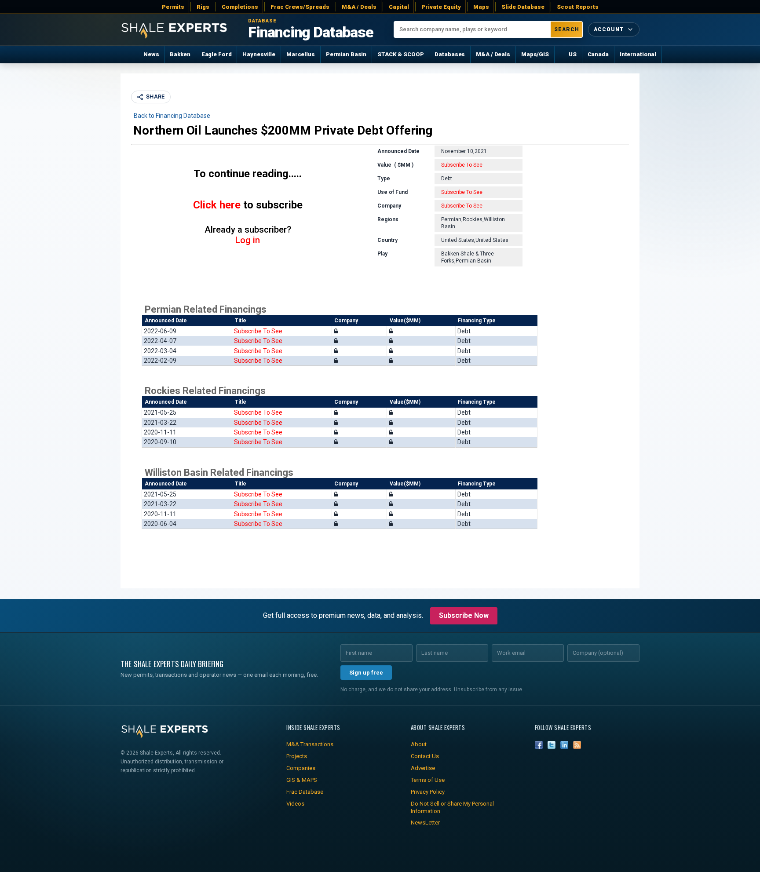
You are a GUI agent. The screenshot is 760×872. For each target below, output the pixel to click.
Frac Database (304, 791)
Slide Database (522, 7)
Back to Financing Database (172, 115)
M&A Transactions (309, 744)
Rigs (203, 7)
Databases (450, 54)
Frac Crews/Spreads (299, 7)
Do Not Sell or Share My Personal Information (452, 807)
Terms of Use (428, 780)
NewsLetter (425, 822)
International (638, 54)
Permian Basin (346, 54)
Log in (247, 240)
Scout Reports (578, 7)
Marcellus (300, 54)
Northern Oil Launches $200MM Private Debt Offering (282, 130)
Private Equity (441, 7)
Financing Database (310, 32)
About (419, 744)
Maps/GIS (535, 54)
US (573, 54)
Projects (296, 756)
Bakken (180, 54)
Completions (240, 7)
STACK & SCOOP (400, 54)
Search (566, 29)
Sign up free (366, 672)
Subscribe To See (461, 165)
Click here (217, 205)
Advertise (423, 768)
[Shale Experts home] (174, 30)
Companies (300, 768)
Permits (173, 7)
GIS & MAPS (301, 780)
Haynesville (258, 54)
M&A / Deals (359, 7)
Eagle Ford (216, 54)
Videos (295, 803)
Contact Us (425, 756)
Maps (481, 7)
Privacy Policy (428, 791)
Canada (598, 54)
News (151, 54)
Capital (399, 7)
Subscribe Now (464, 615)
